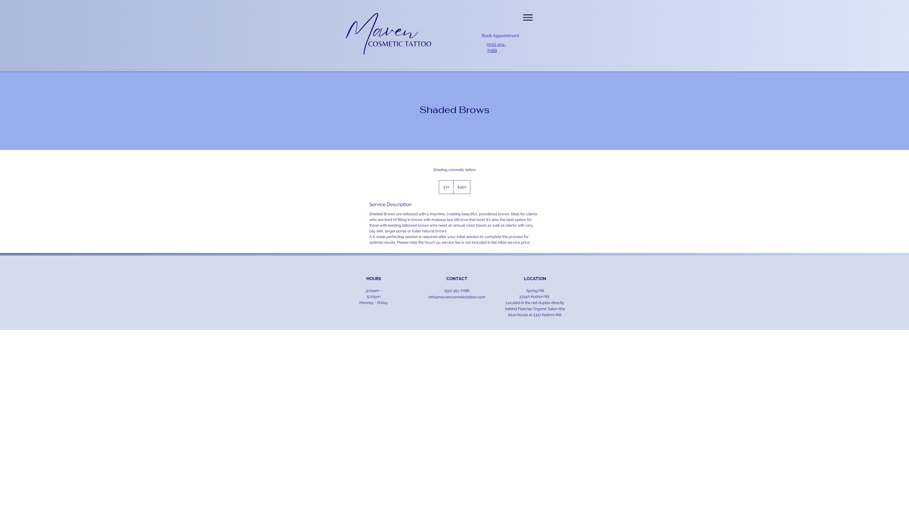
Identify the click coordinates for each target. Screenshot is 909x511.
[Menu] (528, 17)
